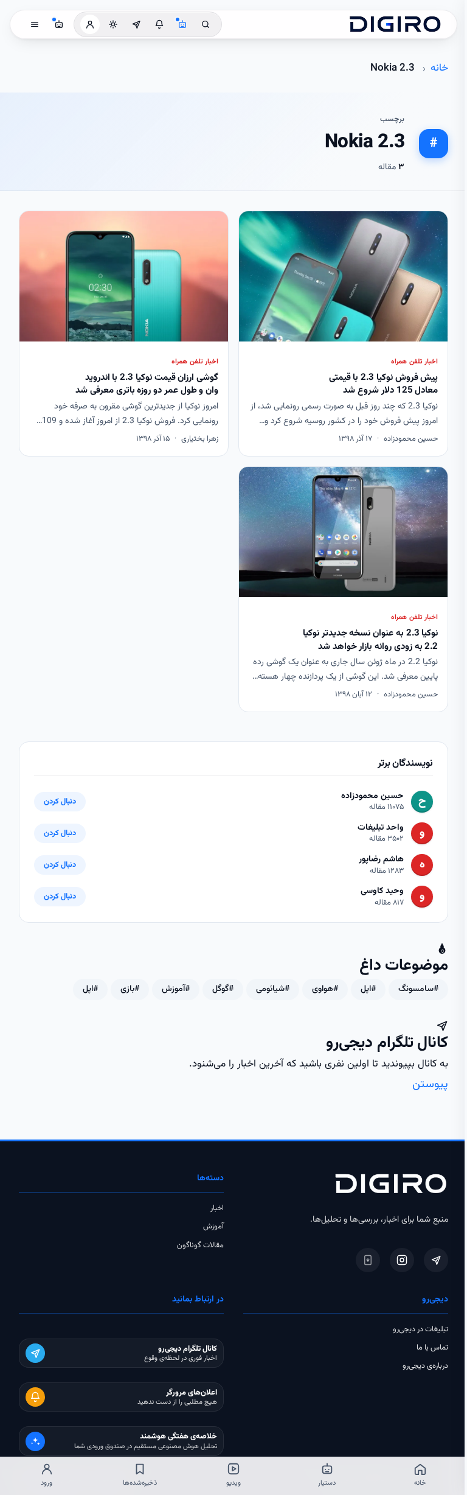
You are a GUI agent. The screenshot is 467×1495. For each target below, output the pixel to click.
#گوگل (223, 989)
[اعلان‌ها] (159, 24)
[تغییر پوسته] (113, 24)
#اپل (368, 989)
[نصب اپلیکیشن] (368, 1260)
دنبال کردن (60, 802)
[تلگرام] (436, 1260)
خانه (439, 68)
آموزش (213, 1226)
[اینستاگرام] (402, 1260)
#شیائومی (272, 989)
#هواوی (325, 989)
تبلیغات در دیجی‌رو (420, 1329)
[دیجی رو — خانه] (395, 24)
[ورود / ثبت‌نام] (90, 24)
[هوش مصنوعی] (182, 24)
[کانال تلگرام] (136, 24)
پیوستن (430, 1084)
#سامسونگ (418, 989)
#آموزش (176, 989)
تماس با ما (432, 1348)
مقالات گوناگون (200, 1245)
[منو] (34, 24)
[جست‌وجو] (205, 24)
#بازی (129, 989)
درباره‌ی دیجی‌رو (425, 1366)
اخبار (217, 1208)
